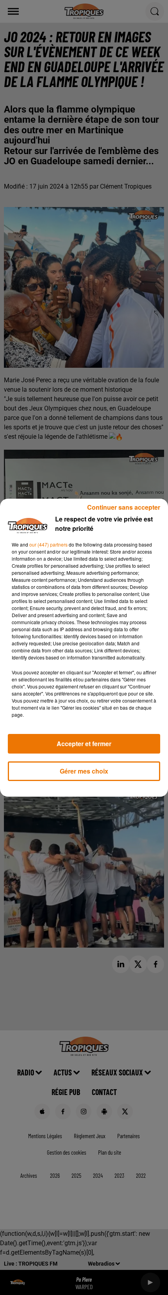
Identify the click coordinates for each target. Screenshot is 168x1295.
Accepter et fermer (84, 743)
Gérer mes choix (84, 771)
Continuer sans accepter (123, 507)
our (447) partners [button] (48, 544)
